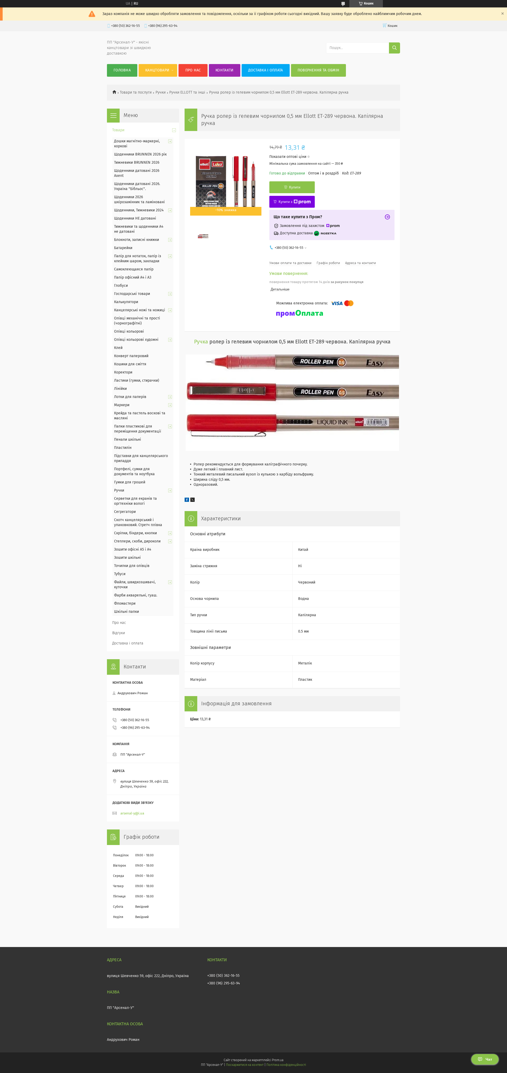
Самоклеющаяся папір (133, 269)
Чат (489, 1059)
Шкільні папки (126, 612)
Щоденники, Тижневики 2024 (138, 210)
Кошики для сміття (130, 364)
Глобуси (121, 286)
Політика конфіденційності (286, 1065)
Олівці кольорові (129, 331)
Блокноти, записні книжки (136, 240)
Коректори (123, 372)
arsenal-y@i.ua (132, 813)
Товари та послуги (136, 92)
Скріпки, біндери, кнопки (135, 533)
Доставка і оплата (265, 70)
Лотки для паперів (130, 397)
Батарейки (123, 248)
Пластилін (123, 448)
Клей (118, 348)
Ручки (161, 92)
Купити (294, 187)
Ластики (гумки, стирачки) (136, 380)
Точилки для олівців (131, 566)
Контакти (224, 70)
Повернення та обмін (319, 70)
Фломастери (124, 603)
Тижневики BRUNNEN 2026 (136, 162)
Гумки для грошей (129, 482)
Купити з (285, 202)
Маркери (121, 405)
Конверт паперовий (131, 356)
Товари (118, 130)
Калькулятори (126, 302)
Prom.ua (277, 1060)
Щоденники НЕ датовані (135, 218)
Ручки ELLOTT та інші (187, 92)
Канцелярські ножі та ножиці (139, 310)
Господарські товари (132, 294)
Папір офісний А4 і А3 (132, 277)
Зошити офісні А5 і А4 (132, 549)
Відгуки (118, 633)
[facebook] (187, 501)
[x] (192, 501)
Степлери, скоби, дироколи (137, 541)
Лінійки (120, 389)
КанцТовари (157, 70)
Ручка (201, 341)
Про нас (193, 70)
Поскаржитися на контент (244, 1065)
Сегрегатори (125, 512)
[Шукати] (394, 48)
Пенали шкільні (127, 439)
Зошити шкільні (127, 558)
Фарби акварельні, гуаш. (135, 595)
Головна (122, 70)
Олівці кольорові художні (136, 340)
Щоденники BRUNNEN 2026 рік (140, 154)
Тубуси (119, 574)
